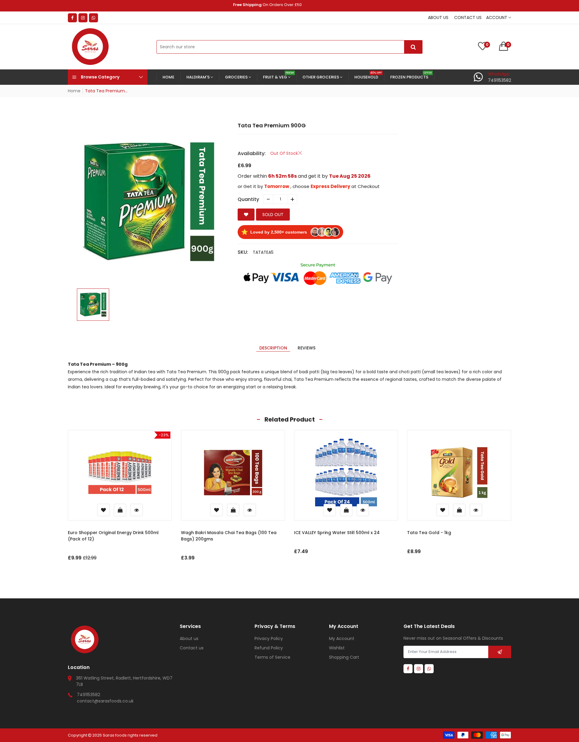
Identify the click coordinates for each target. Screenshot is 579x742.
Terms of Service (272, 657)
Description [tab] (273, 348)
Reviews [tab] (306, 348)
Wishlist (337, 648)
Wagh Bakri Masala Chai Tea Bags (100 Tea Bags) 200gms (229, 536)
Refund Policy (269, 648)
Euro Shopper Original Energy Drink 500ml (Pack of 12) (113, 536)
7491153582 (88, 695)
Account (497, 17)
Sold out (272, 215)
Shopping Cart (344, 657)
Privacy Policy (269, 638)
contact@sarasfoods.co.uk (105, 701)
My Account (341, 638)
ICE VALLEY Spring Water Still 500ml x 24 (337, 533)
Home (74, 91)
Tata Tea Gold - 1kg (429, 533)
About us (438, 17)
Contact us (468, 17)
